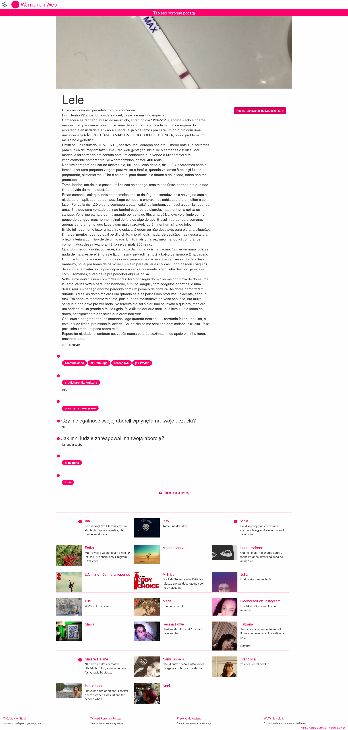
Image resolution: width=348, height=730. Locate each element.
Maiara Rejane (96, 659)
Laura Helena (251, 547)
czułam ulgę (98, 363)
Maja (244, 520)
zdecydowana (74, 363)
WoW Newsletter (274, 718)
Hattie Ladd (94, 685)
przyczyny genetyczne (80, 408)
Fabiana (246, 624)
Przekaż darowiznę (189, 718)
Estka (89, 547)
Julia (244, 574)
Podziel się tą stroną (175, 493)
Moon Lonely (173, 547)
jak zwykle (142, 363)
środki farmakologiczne (81, 382)
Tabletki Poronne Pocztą (105, 718)
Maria (167, 600)
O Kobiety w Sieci (14, 718)
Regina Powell (174, 624)
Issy (166, 520)
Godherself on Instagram (260, 600)
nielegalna (72, 463)
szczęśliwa (121, 363)
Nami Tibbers (173, 659)
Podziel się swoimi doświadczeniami (260, 110)
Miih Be (169, 574)
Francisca (248, 659)
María (89, 624)
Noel (166, 685)
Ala (87, 520)
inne (68, 482)
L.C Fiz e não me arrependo (107, 574)
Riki (88, 600)
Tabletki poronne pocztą (174, 13)
